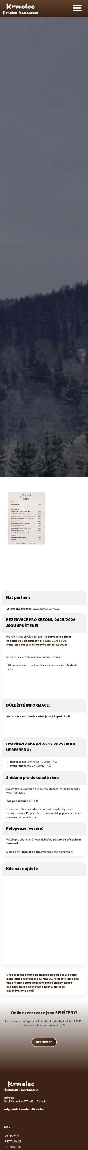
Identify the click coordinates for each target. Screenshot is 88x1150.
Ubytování (12, 1136)
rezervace (44, 1042)
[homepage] (20, 9)
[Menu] (77, 8)
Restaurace (13, 1141)
